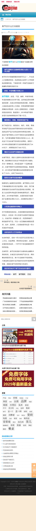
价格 (15, 397)
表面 (12, 425)
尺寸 (4, 408)
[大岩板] (18, 7)
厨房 (10, 401)
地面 (30, 402)
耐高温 (26, 418)
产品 (4, 398)
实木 (20, 404)
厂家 (27, 398)
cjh (7, 32)
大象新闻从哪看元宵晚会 (10, 453)
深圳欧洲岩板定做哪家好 (27, 311)
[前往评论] (34, 470)
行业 (19, 61)
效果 (22, 408)
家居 (26, 405)
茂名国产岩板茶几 (8, 460)
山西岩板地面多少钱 (25, 305)
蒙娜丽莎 (5, 425)
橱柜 (4, 415)
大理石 (13, 404)
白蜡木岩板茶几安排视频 (27, 308)
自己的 (21, 422)
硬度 (15, 418)
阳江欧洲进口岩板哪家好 (10, 305)
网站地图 (18, 484)
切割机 (21, 398)
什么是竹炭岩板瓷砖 (9, 444)
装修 (19, 425)
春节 (10, 61)
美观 (20, 418)
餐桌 (11, 428)
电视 (5, 418)
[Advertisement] (18, 513)
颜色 (4, 429)
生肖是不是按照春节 (25, 288)
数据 (28, 408)
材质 (31, 411)
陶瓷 (30, 425)
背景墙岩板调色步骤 (25, 298)
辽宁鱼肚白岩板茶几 (9, 308)
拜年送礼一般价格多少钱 (11, 282)
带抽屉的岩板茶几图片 (10, 298)
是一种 (19, 411)
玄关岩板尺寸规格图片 (10, 447)
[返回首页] (34, 465)
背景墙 (6, 421)
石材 (10, 418)
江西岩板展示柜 (8, 466)
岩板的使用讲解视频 (9, 469)
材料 (25, 411)
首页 (3, 2)
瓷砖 (30, 414)
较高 (24, 425)
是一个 (10, 411)
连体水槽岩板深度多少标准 (11, 311)
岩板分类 (17, 2)
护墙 (17, 408)
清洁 (18, 415)
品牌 (24, 401)
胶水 (14, 422)
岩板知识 (9, 2)
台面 (16, 401)
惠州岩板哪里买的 (8, 441)
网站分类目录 (28, 481)
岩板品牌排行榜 (8, 456)
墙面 (5, 404)
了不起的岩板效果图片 (26, 301)
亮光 (9, 398)
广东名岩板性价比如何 (10, 301)
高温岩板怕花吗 (8, 450)
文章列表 (8, 19)
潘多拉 (23, 415)
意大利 (11, 408)
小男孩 (18, 493)
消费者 (12, 415)
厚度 (5, 401)
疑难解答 (23, 484)
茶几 (28, 421)
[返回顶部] (34, 475)
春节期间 (5, 96)
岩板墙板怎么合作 (8, 463)
